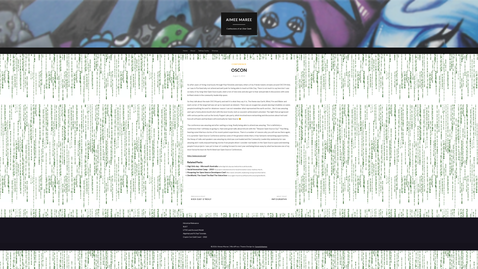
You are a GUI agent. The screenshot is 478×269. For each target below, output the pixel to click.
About (192, 51)
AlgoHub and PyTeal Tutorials (194, 233)
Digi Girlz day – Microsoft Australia (202, 166)
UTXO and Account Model (193, 230)
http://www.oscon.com (196, 156)
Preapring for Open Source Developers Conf (206, 172)
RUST (185, 227)
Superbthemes (261, 247)
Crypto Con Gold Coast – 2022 (195, 237)
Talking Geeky (203, 51)
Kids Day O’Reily (201, 199)
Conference (239, 64)
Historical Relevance (191, 223)
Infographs (279, 199)
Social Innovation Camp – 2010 (200, 169)
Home (185, 51)
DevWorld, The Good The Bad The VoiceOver (207, 175)
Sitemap (215, 51)
